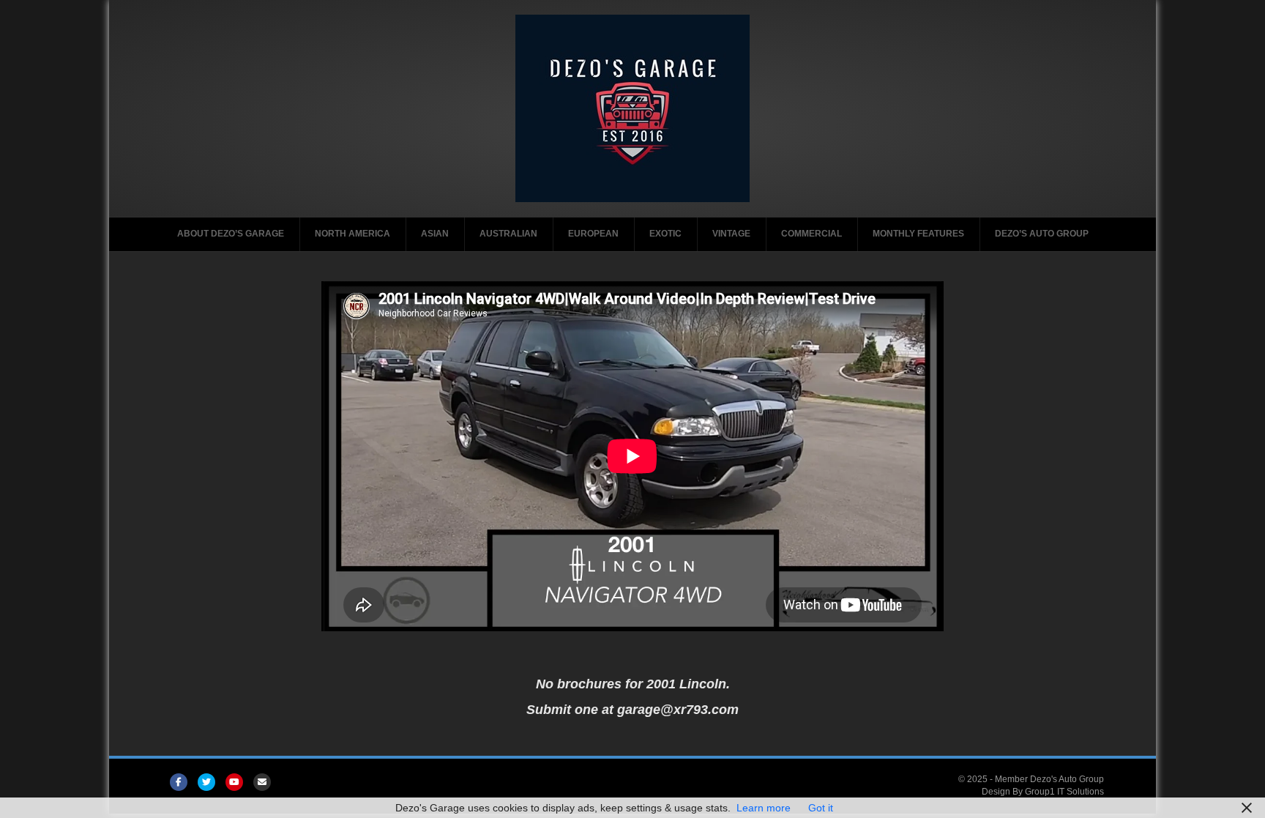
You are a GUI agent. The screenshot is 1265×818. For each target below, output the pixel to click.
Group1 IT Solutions (1064, 792)
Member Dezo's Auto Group (1049, 779)
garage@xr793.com (678, 709)
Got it (820, 808)
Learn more (763, 808)
